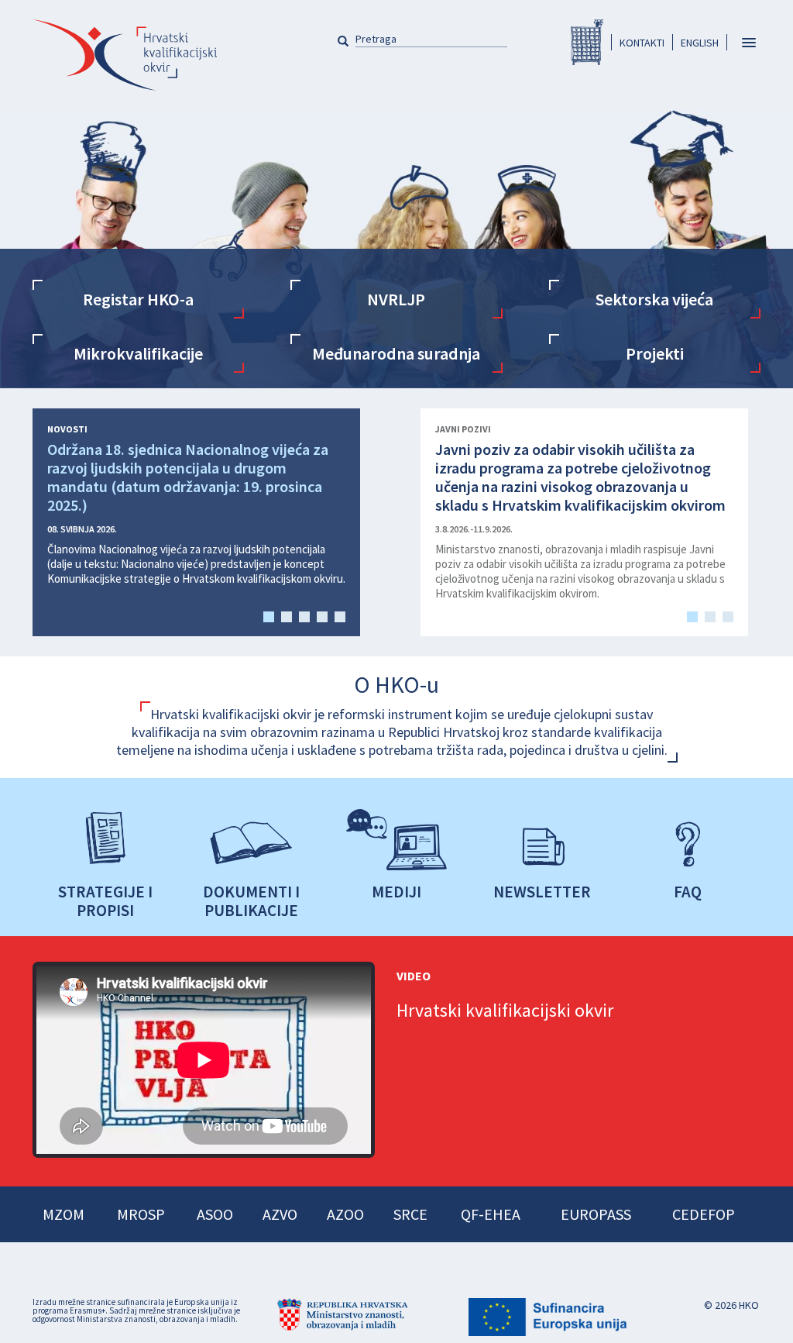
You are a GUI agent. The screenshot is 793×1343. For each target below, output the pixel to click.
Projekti (655, 353)
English (700, 43)
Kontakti (642, 43)
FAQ (688, 891)
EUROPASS (596, 1214)
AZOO (345, 1214)
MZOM (63, 1214)
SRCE (410, 1214)
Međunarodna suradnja (396, 353)
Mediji (396, 891)
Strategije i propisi (105, 900)
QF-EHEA (490, 1214)
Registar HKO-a (587, 42)
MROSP (141, 1214)
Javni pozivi (463, 429)
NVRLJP (396, 299)
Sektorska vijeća (654, 299)
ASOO (215, 1214)
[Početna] (125, 55)
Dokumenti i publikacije (251, 900)
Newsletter (542, 891)
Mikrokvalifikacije (138, 353)
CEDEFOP (703, 1214)
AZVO (280, 1214)
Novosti (67, 429)
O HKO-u (396, 684)
